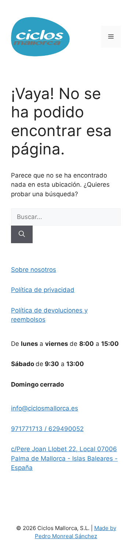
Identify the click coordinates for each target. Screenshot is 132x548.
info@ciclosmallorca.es (44, 408)
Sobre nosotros (33, 269)
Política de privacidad (42, 289)
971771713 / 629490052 (47, 428)
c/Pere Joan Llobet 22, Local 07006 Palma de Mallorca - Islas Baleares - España (64, 458)
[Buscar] (22, 234)
